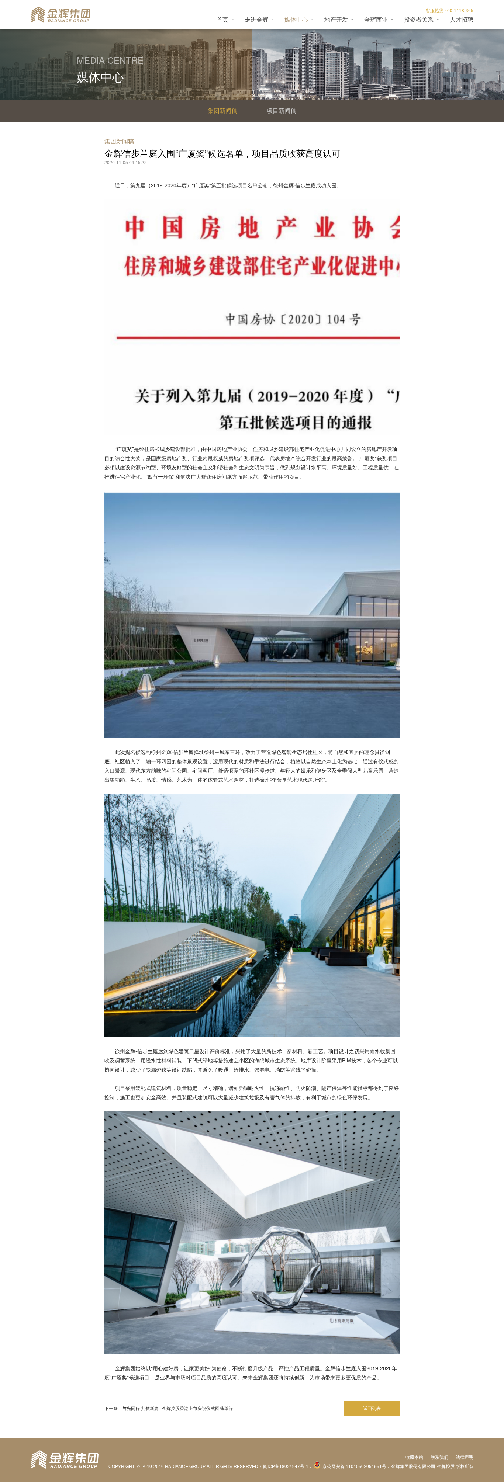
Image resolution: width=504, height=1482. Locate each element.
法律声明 (464, 1457)
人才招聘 (461, 19)
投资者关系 (419, 19)
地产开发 (336, 19)
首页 (222, 19)
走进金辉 (256, 19)
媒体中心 (296, 19)
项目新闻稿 (281, 110)
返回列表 (372, 1408)
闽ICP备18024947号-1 (285, 1466)
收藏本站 (414, 1457)
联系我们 (439, 1457)
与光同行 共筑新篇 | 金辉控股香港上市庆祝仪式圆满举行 (177, 1408)
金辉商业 (376, 19)
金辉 (166, 752)
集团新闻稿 (222, 110)
